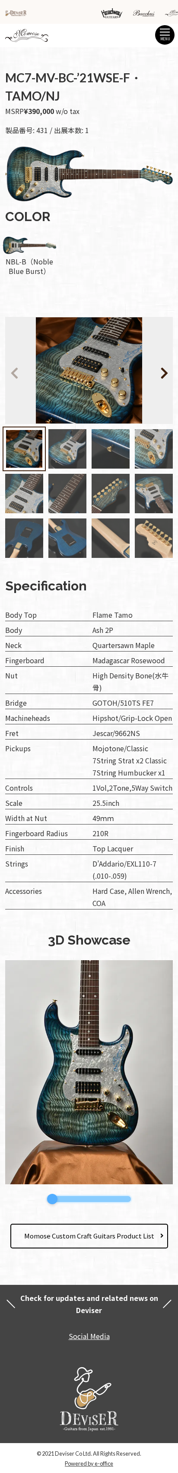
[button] (151, 372)
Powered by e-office (89, 1463)
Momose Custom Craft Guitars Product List (89, 1235)
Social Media (89, 1336)
